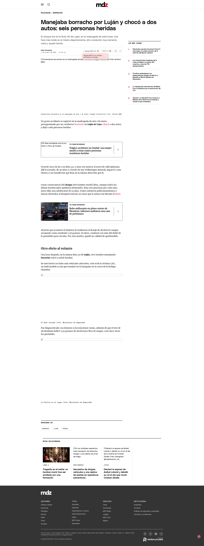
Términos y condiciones (142, 514)
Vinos (43, 521)
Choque (65, 428)
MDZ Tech (106, 517)
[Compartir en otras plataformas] (120, 51)
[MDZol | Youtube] (156, 534)
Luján (56, 428)
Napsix (105, 521)
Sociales (44, 524)
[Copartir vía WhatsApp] (116, 51)
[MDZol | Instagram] (150, 534)
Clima (105, 505)
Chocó (106, 124)
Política (74, 501)
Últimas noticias (46, 505)
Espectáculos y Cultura (80, 511)
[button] (42, 4)
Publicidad (137, 505)
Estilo (43, 517)
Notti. (118, 194)
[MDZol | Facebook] (145, 534)
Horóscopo (107, 508)
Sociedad (75, 504)
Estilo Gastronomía (78, 514)
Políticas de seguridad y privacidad (146, 511)
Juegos (105, 514)
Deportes (75, 508)
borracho (79, 124)
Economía (44, 508)
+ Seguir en (104, 51)
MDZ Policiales (46, 50)
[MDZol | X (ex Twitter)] (161, 534)
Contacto (137, 508)
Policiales (45, 13)
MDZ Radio (107, 511)
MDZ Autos (76, 520)
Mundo (43, 514)
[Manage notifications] (199, 536)
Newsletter (76, 523)
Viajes (74, 517)
